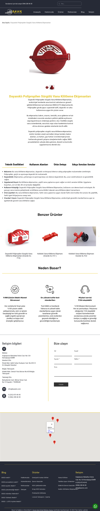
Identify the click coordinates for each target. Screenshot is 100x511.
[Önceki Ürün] (1, 236)
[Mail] (4, 389)
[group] (50, 240)
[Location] (4, 349)
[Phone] (4, 396)
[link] (14, 164)
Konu (55, 367)
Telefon (76, 359)
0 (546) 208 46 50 (14, 397)
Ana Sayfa (5, 23)
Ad (55, 351)
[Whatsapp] (95, 506)
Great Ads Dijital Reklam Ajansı (43, 510)
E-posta (56, 359)
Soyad (76, 351)
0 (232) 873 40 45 (14, 395)
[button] (60, 12)
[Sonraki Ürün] (99, 236)
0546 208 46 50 (27, 4)
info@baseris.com (14, 389)
